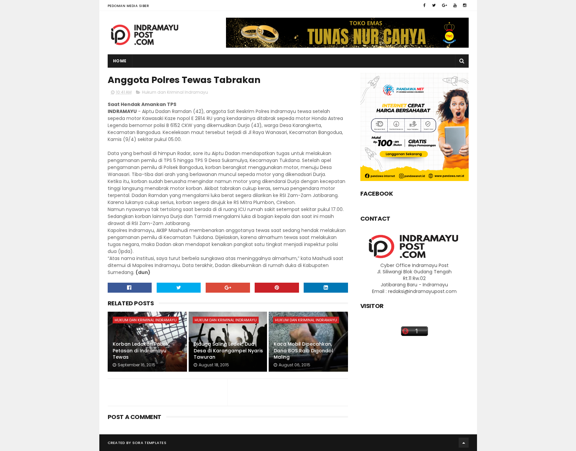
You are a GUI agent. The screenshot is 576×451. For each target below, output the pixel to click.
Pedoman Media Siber (128, 5)
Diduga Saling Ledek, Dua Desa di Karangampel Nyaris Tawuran (228, 350)
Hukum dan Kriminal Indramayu (175, 92)
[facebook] (424, 5)
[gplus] (444, 5)
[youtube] (455, 5)
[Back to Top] (464, 443)
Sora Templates (149, 442)
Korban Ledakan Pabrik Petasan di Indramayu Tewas (141, 350)
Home (120, 61)
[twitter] (434, 5)
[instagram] (465, 5)
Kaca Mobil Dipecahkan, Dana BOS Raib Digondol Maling (303, 350)
